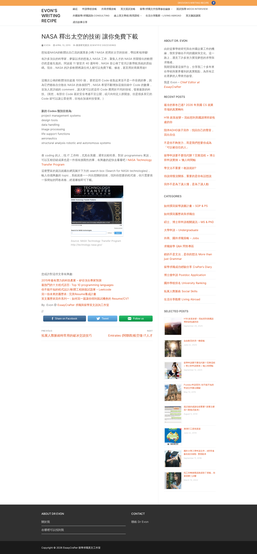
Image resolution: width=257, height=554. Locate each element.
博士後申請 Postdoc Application (185, 275)
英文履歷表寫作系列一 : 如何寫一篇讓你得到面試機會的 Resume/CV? (85, 298)
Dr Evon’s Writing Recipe (193, 2)
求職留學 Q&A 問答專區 (179, 246)
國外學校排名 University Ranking (185, 283)
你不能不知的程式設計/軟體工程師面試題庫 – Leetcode (76, 289)
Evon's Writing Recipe (50, 15)
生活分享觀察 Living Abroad (182, 299)
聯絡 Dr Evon (139, 521)
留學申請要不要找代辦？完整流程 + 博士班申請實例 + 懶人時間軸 (189, 158)
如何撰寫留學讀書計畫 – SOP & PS (186, 206)
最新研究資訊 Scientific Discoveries (96, 45)
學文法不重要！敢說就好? (180, 168)
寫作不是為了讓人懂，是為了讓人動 (186, 184)
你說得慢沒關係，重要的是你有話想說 (188, 176)
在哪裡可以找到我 (52, 530)
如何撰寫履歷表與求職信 (179, 214)
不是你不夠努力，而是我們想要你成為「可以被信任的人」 (188, 145)
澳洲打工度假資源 (192, 428)
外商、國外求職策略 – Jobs (181, 238)
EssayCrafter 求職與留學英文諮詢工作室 (83, 305)
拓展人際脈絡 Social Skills (180, 291)
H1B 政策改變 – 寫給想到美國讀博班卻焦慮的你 (189, 120)
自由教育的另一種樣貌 (194, 340)
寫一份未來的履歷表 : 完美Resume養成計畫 (68, 294)
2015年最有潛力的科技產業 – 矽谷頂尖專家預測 (71, 280)
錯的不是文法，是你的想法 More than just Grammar (188, 256)
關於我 (45, 521)
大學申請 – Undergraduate (181, 230)
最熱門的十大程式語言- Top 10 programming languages (77, 285)
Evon (47, 45)
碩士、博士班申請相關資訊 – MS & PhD (189, 222)
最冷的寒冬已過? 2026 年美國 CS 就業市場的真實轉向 (188, 107)
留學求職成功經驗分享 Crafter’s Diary (188, 267)
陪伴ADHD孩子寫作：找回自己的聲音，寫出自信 (189, 132)
